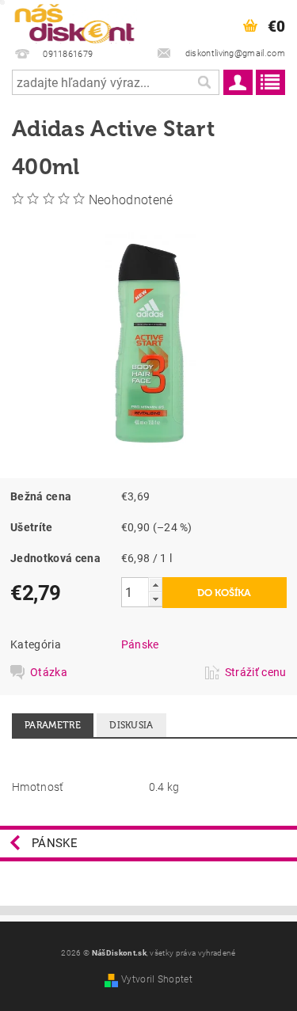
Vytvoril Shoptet (156, 979)
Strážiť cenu (256, 672)
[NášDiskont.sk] (74, 20)
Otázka (48, 672)
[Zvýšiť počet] (155, 584)
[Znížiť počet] (155, 598)
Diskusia (131, 725)
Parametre (53, 725)
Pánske (140, 644)
